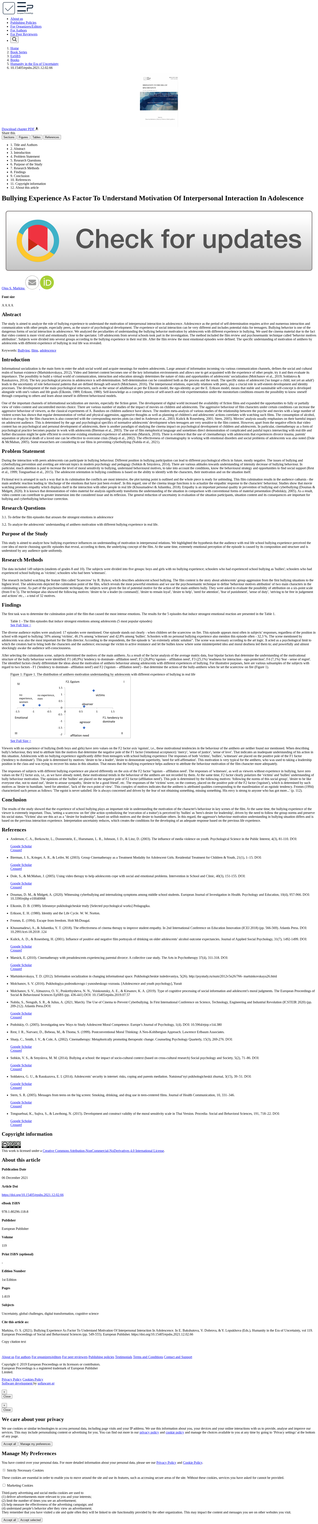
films (34, 350)
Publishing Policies (23, 22)
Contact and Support (178, 1357)
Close (7, 1396)
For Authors (18, 30)
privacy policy (149, 1432)
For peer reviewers (75, 1357)
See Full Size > (20, 625)
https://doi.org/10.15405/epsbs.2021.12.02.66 (33, 1195)
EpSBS (15, 56)
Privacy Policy (12, 1379)
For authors (23, 1357)
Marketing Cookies (20, 1485)
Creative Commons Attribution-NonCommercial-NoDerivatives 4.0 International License (103, 1151)
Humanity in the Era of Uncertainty (34, 64)
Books (14, 60)
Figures (23, 137)
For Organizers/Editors (26, 26)
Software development (17, 1383)
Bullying (24, 350)
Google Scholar (21, 846)
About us (16, 19)
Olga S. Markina (13, 288)
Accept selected (30, 1520)
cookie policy (175, 1432)
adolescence (48, 350)
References (52, 137)
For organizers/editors (46, 1357)
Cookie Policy (192, 1462)
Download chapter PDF (18, 129)
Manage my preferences (35, 1444)
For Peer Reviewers (23, 34)
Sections (8, 137)
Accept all (9, 1444)
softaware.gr (46, 1383)
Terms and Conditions (148, 1357)
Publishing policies (101, 1357)
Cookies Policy (32, 1379)
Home (14, 48)
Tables (36, 137)
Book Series (18, 52)
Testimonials (123, 1357)
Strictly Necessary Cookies (25, 1470)
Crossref (16, 850)
